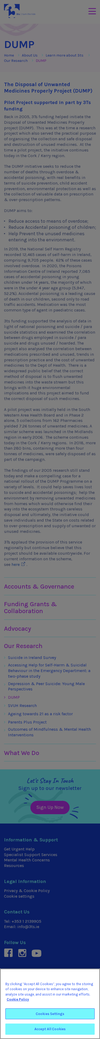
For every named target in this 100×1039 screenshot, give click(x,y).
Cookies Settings (50, 1014)
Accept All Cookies (50, 1029)
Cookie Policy (18, 999)
